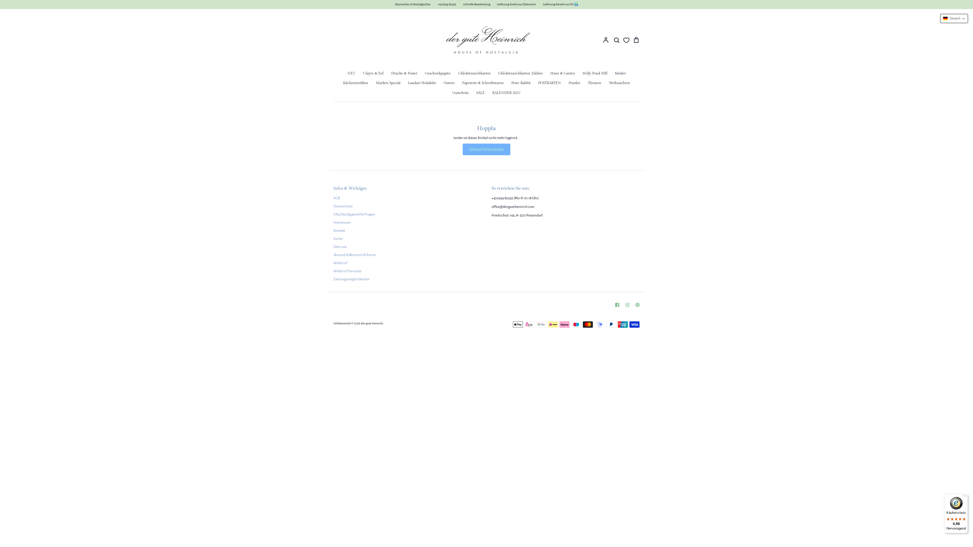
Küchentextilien (355, 83)
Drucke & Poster (404, 73)
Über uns (340, 247)
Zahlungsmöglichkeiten (351, 279)
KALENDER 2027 (506, 93)
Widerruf (340, 263)
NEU (351, 73)
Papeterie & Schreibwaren (483, 83)
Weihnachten (619, 83)
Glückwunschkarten (474, 73)
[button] (954, 18)
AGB (336, 198)
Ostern (449, 83)
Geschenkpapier (438, 73)
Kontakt (339, 230)
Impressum (342, 222)
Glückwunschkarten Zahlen (520, 73)
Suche (338, 239)
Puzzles (574, 83)
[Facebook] (617, 305)
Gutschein (460, 93)
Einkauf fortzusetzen (486, 149)
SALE (480, 93)
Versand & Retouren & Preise (354, 255)
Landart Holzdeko (422, 83)
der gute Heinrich (372, 323)
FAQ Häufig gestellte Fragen (354, 214)
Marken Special (388, 83)
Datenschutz (343, 206)
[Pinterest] (637, 305)
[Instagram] (627, 305)
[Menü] (965, 497)
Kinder (620, 73)
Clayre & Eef (373, 73)
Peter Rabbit (521, 83)
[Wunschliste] (626, 40)
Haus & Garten (562, 73)
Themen (594, 83)
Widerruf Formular (347, 271)
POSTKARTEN (549, 83)
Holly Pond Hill (595, 73)
